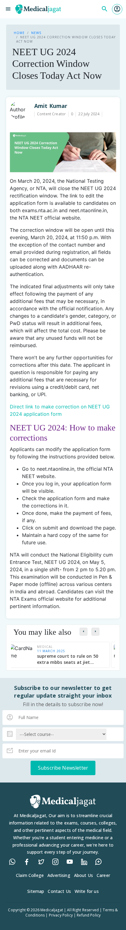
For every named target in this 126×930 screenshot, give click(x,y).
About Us (83, 875)
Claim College (30, 875)
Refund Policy (89, 915)
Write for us (87, 891)
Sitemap (35, 891)
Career (103, 875)
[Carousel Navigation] (96, 631)
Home (19, 33)
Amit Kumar (51, 105)
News (36, 33)
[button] (117, 9)
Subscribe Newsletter (63, 767)
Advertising (58, 875)
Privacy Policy (61, 915)
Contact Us (59, 891)
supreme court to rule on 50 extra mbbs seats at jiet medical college (67, 659)
